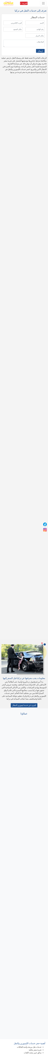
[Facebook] (45, 524)
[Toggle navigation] (43, 3)
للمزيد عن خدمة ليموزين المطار (24, 705)
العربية (24, 3)
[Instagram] (45, 529)
